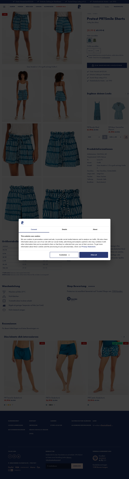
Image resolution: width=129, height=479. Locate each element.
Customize (63, 255)
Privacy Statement (88, 247)
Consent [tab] (34, 229)
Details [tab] (64, 229)
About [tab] (95, 229)
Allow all (94, 255)
